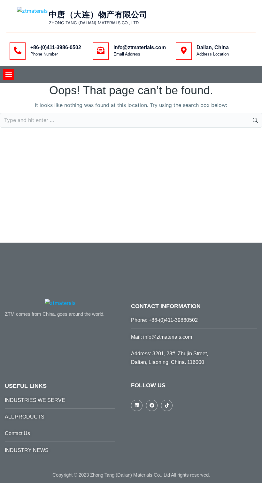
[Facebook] (152, 405)
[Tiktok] (167, 405)
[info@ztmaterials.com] (101, 51)
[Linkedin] (137, 405)
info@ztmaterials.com (139, 47)
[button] (8, 74)
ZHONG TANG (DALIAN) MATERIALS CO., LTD (94, 22)
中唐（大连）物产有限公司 (98, 14)
